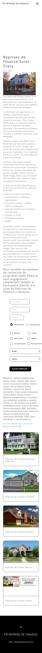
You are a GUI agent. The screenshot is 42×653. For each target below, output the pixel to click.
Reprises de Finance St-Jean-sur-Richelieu (20, 460)
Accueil (6, 423)
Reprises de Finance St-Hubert (19, 497)
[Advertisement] (21, 28)
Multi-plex (18, 338)
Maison (17, 333)
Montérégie (17, 423)
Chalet (34, 338)
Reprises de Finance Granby (18, 600)
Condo (34, 333)
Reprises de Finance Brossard (19, 532)
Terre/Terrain (20, 344)
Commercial (35, 325)
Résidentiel (19, 325)
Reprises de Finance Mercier (18, 567)
